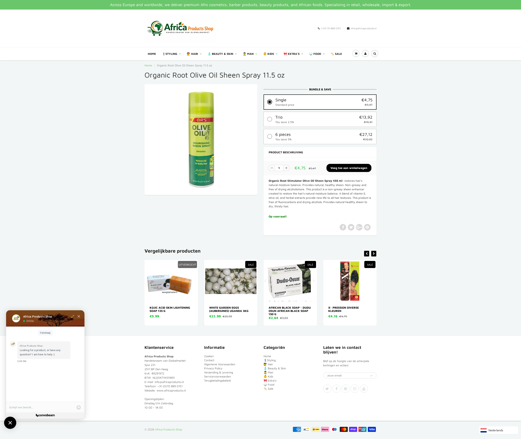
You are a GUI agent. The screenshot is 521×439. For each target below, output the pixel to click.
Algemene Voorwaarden (219, 364)
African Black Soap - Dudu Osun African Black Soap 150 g (230, 311)
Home (152, 53)
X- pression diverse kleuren (284, 309)
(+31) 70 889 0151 (331, 28)
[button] (320, 102)
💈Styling (169, 53)
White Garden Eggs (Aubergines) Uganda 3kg (169, 309)
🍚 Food (315, 53)
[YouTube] (364, 389)
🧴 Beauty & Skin (220, 53)
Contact (209, 360)
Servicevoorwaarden (217, 376)
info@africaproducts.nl (364, 28)
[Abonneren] (371, 375)
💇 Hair (192, 53)
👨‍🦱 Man (248, 53)
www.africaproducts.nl (171, 390)
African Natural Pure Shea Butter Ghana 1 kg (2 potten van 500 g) (349, 311)
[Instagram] (355, 389)
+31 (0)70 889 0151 (170, 386)
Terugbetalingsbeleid (217, 380)
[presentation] (366, 253)
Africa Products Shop (168, 429)
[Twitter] (327, 389)
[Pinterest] (345, 389)
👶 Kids (268, 53)
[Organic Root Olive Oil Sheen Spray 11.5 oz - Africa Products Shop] (201, 139)
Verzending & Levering (218, 372)
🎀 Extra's (291, 53)
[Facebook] (336, 389)
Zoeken (209, 356)
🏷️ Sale (336, 53)
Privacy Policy (213, 368)
